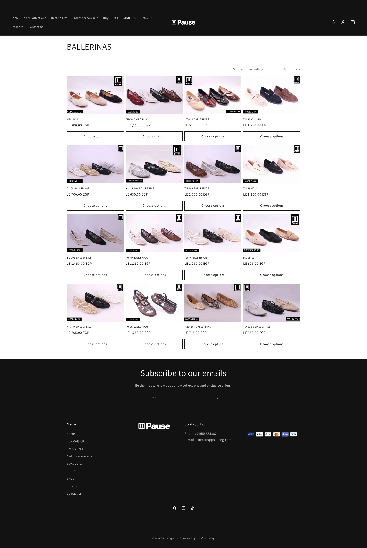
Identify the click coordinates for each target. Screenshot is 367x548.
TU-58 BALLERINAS (137, 119)
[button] (129, 17)
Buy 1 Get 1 (74, 464)
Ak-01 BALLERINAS (78, 188)
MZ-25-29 (248, 257)
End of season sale (79, 456)
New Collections (78, 441)
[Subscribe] (217, 398)
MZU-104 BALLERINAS (197, 327)
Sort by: (238, 69)
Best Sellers (75, 448)
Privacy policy (187, 538)
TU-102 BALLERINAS (196, 188)
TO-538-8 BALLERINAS (256, 327)
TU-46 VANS (250, 188)
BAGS (70, 478)
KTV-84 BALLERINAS (79, 327)
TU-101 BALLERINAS (79, 257)
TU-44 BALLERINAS (196, 257)
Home (71, 434)
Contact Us (74, 493)
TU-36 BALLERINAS (137, 327)
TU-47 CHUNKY (252, 119)
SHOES (71, 471)
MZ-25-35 (72, 119)
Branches (73, 486)
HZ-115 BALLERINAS (196, 119)
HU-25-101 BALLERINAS (140, 188)
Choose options (95, 136)
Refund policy (207, 538)
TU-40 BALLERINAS (137, 257)
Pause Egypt (168, 538)
